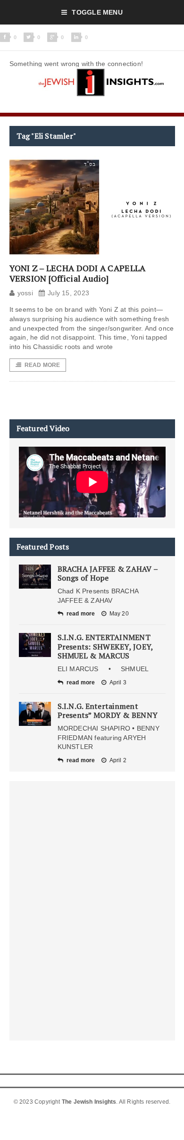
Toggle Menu (97, 12)
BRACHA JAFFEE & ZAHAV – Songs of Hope (108, 573)
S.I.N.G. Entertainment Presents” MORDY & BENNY (108, 710)
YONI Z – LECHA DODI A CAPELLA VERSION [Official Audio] (77, 273)
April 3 (117, 682)
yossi (25, 293)
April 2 (117, 760)
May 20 (119, 613)
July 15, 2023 (68, 293)
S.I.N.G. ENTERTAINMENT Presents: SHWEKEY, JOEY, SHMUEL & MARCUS (105, 646)
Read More (42, 365)
